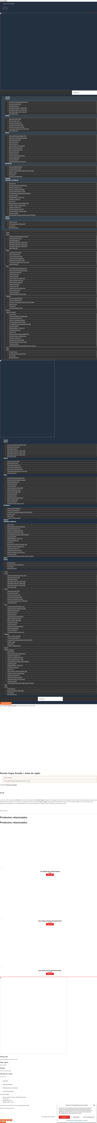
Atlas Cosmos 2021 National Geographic (18, 138)
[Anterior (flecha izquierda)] (1, 1122)
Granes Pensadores (13, 144)
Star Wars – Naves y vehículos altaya (17, 205)
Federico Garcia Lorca (14, 142)
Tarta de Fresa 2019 (13, 130)
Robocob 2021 (12, 174)
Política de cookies (69, 1120)
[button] (94, 1105)
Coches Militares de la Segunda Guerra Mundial (19, 193)
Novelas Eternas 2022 (14, 151)
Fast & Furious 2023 (13, 195)
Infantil (7, 115)
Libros (7, 132)
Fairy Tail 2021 (12, 226)
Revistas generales (11, 705)
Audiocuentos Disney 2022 (15, 119)
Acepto (64, 1117)
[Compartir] (7, 1120)
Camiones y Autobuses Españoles (16, 189)
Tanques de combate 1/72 (15, 207)
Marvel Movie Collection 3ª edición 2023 (18, 112)
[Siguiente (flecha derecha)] (4, 1122)
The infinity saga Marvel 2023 (15, 176)
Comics (7, 218)
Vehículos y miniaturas (11, 180)
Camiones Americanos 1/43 (15, 187)
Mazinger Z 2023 (13, 172)
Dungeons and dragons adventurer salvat (18, 102)
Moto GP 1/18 (12, 201)
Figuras (7, 98)
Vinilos (7, 217)
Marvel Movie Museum (14, 106)
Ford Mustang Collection (14, 199)
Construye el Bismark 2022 (15, 168)
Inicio (1, 705)
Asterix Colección (13, 222)
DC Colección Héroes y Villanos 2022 (17, 224)
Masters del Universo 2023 (15, 104)
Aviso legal (85, 1120)
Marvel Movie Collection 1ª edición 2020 (18, 108)
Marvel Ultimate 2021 (13, 227)
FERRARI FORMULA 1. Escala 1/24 (16, 197)
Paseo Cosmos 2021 (13, 153)
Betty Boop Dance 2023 (14, 121)
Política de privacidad (78, 1120)
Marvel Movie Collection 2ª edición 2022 (18, 110)
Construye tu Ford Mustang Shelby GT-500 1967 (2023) (21, 170)
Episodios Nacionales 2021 (15, 140)
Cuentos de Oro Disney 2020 (15, 123)
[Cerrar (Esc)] (10, 1120)
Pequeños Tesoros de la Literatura (17, 155)
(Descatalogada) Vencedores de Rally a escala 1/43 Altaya (22, 215)
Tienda (4, 705)
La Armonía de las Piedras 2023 (16, 125)
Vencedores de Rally (13, 213)
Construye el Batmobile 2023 (15, 166)
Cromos (7, 97)
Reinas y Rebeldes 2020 (14, 157)
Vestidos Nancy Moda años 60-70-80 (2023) (19, 129)
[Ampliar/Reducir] (1, 1120)
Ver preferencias (88, 1117)
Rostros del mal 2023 (14, 159)
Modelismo (8, 163)
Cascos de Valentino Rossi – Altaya (17, 191)
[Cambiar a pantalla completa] (4, 1120)
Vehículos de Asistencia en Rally (16, 209)
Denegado (76, 1117)
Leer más (50, 874)
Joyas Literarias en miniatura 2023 (17, 146)
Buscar (70, 92)
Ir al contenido (3, 0)
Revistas (7, 178)
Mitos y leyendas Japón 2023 (15, 149)
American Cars (12, 183)
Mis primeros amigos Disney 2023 (16, 127)
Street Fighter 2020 (13, 113)
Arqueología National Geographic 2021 (17, 136)
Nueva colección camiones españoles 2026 (19, 203)
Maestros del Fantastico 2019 (16, 147)
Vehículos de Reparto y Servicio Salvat (17, 211)
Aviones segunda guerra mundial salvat (18, 185)
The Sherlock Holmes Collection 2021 (17, 161)
